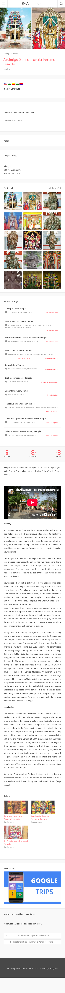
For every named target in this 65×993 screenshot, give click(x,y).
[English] (5, 84)
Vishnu (16, 53)
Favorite (33, 456)
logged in (19, 923)
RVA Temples (32, 4)
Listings (7, 53)
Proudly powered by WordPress (20, 968)
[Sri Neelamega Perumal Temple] (16, 832)
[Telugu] (21, 84)
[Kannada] (13, 84)
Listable (42, 968)
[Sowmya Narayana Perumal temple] (16, 807)
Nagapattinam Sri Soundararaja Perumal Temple (31, 941)
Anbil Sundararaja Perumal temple (33, 935)
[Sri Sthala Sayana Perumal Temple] (43, 807)
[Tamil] (17, 84)
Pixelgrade (52, 968)
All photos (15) (55, 188)
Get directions (14, 120)
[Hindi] (9, 84)
